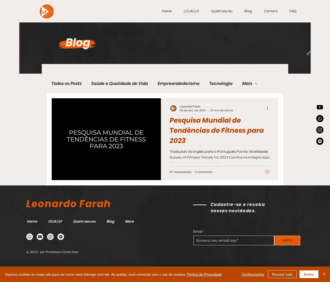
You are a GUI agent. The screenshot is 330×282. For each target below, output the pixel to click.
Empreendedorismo (179, 83)
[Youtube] (319, 107)
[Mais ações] (269, 108)
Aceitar (309, 274)
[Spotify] (319, 141)
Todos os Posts (66, 83)
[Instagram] (319, 130)
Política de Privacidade (204, 274)
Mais (247, 83)
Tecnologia (221, 83)
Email (197, 231)
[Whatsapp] (319, 118)
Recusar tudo (282, 274)
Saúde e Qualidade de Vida (119, 83)
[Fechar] (324, 274)
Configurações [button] (253, 274)
